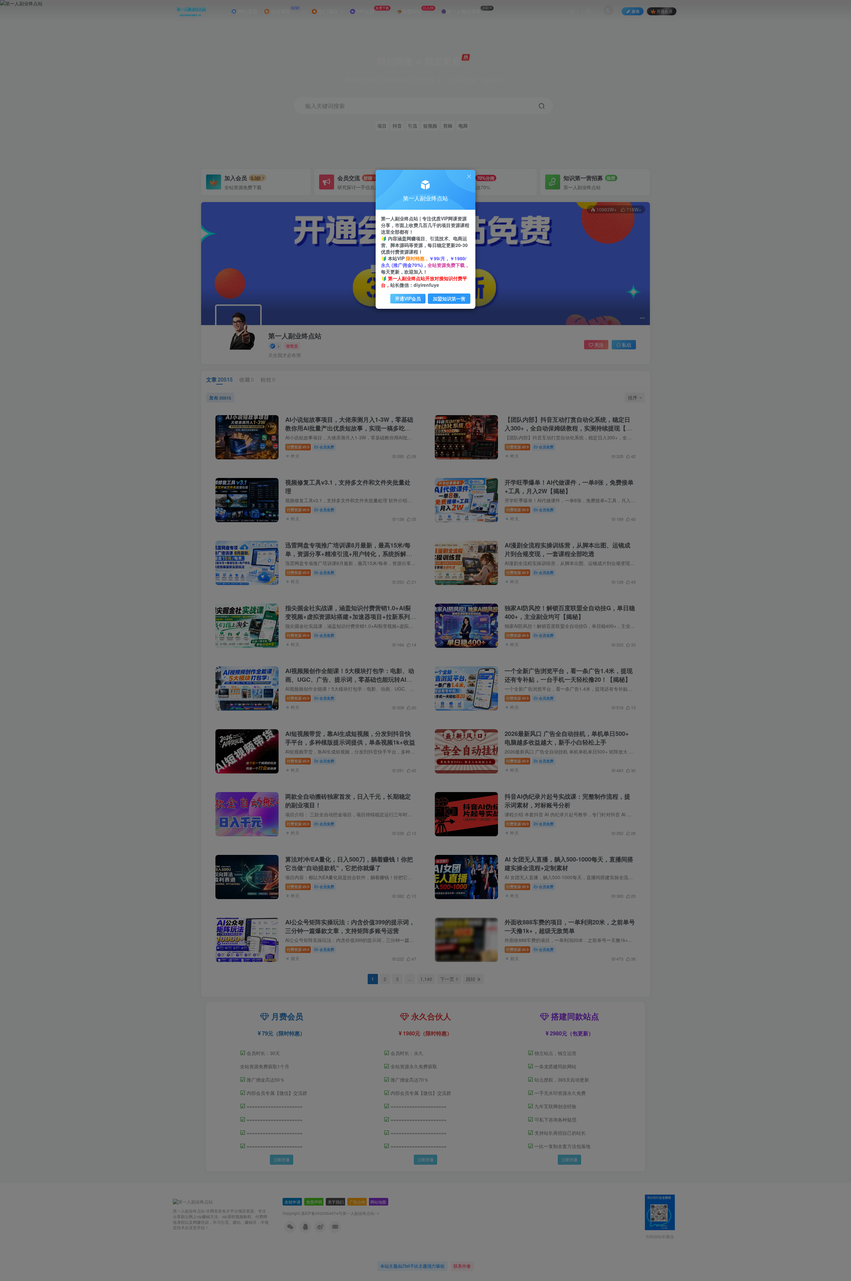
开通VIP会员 (408, 298)
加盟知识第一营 (449, 298)
